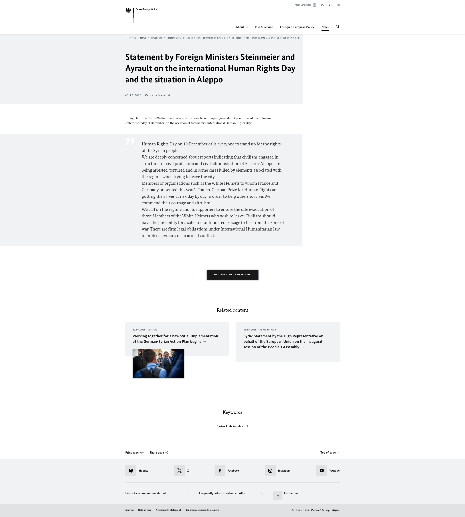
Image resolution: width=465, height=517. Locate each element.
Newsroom (156, 37)
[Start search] (338, 27)
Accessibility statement (168, 510)
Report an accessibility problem (202, 510)
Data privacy (144, 510)
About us (242, 27)
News (325, 28)
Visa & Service (264, 27)
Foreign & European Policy (297, 27)
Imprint (129, 510)
